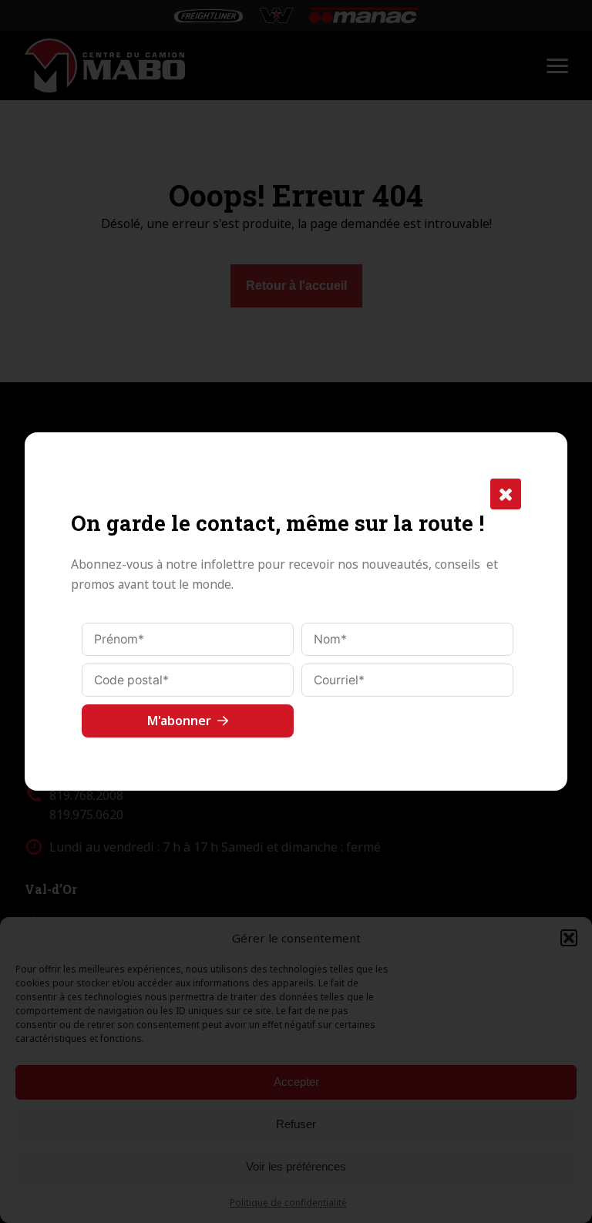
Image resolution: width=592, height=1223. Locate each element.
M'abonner (179, 720)
